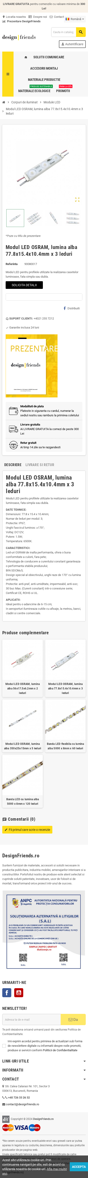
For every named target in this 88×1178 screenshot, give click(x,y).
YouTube (18, 992)
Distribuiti (73, 308)
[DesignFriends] (19, 37)
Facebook (6, 992)
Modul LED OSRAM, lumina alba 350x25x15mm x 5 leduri (22, 746)
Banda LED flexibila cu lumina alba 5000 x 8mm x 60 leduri (65, 746)
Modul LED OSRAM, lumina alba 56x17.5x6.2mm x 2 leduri (22, 688)
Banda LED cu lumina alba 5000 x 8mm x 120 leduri (22, 801)
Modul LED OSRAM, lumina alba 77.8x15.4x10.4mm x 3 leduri (65, 688)
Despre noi (39, 16)
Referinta (12, 264)
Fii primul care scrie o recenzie (27, 829)
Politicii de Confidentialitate (60, 1050)
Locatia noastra (14, 16)
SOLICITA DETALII (24, 285)
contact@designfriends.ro (22, 1104)
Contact (58, 16)
